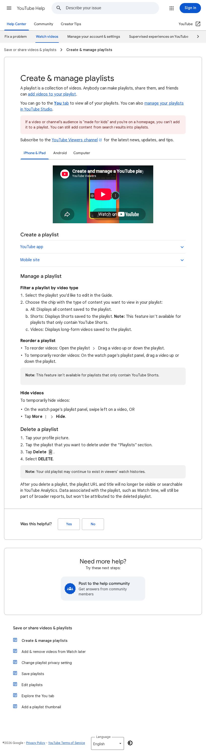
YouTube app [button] (31, 246)
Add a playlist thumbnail (41, 707)
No (93, 524)
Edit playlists (32, 685)
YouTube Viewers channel (75, 140)
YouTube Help (31, 8)
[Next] (195, 37)
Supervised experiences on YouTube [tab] (158, 36)
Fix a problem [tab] (16, 36)
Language (103, 737)
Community (43, 24)
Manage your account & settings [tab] (93, 36)
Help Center (16, 24)
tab (61, 103)
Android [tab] (60, 153)
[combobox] (112, 8)
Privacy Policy (35, 743)
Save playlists (33, 674)
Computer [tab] (81, 153)
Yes (69, 524)
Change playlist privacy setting (47, 662)
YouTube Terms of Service (66, 743)
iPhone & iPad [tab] (35, 153)
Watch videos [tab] (47, 36)
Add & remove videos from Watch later (54, 651)
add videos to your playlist (52, 94)
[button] (9, 8)
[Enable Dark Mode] (130, 743)
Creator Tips (71, 24)
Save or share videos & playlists (42, 628)
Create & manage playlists (45, 640)
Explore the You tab (38, 696)
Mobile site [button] (30, 259)
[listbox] (107, 743)
